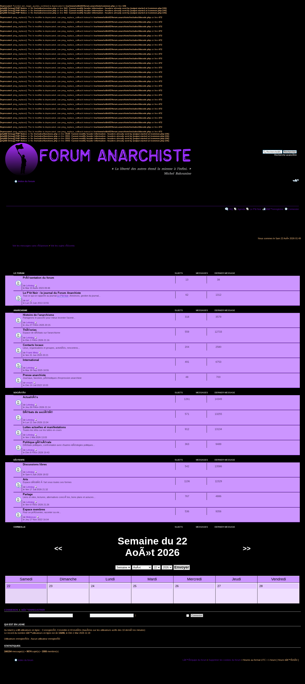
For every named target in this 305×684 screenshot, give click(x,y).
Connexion (293, 209)
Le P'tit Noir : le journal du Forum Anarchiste (52, 292)
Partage (28, 494)
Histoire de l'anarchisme (38, 314)
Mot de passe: (81, 615)
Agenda (241, 209)
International (31, 360)
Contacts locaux (33, 345)
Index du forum (26, 181)
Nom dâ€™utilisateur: (17, 615)
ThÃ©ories (30, 329)
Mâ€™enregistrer (274, 209)
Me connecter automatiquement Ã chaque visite (161, 615)
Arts (25, 479)
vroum (29, 382)
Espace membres (34, 509)
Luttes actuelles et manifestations (44, 427)
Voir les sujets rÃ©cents (63, 245)
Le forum (18, 273)
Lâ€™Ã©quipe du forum (195, 660)
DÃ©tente (19, 460)
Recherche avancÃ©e (285, 155)
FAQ (230, 209)
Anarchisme (20, 310)
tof (27, 300)
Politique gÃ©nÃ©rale (37, 442)
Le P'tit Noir (255, 209)
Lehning (30, 285)
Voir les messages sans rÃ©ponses (30, 245)
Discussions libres (35, 464)
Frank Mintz (32, 352)
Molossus (31, 517)
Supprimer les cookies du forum (225, 660)
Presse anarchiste (34, 375)
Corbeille (19, 527)
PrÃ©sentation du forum (38, 277)
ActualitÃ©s (30, 397)
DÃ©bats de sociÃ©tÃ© (38, 412)
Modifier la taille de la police (296, 180)
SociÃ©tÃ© (19, 392)
